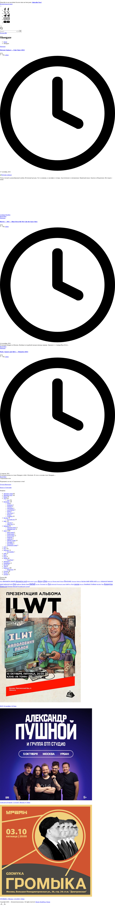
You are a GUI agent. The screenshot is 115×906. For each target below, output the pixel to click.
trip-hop (6, 564)
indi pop (9, 522)
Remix (9, 514)
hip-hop (6, 518)
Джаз (5, 566)
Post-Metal (10, 543)
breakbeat (10, 505)
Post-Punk (10, 560)
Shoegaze (2, 46)
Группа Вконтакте (5, 484)
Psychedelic (10, 552)
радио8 (6, 574)
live (8, 500)
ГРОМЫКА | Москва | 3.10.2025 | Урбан (12, 899)
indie (5, 521)
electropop (10, 508)
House (9, 511)
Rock (5, 556)
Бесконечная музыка (6, 4)
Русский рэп (11, 519)
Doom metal (10, 535)
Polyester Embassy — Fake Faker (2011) (12, 50)
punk (5, 553)
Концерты (10, 569)
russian (6, 558)
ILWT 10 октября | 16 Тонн (8, 706)
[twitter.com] (7, 13)
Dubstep (9, 506)
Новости (6, 568)
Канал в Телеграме (6, 487)
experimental (10, 510)
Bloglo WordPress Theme (42, 902)
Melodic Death (11, 540)
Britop (5, 497)
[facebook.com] (7, 10)
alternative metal (8, 493)
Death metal (10, 534)
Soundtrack (7, 563)
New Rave (10, 513)
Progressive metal (12, 545)
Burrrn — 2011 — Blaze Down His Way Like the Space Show (19, 221)
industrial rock (11, 529)
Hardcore (9, 537)
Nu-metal (9, 542)
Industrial (6, 526)
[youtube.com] (7, 23)
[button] (17, 31)
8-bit (8, 503)
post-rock (6, 550)
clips (5, 498)
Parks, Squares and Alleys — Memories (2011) (14, 352)
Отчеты (6, 571)
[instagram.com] (7, 19)
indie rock (10, 524)
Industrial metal (11, 527)
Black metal (10, 532)
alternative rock (8, 495)
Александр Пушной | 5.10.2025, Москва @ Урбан (15, 802)
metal (5, 531)
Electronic (6, 501)
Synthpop (10, 516)
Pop (5, 548)
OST (5, 547)
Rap (5, 555)
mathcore (9, 539)
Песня (5, 573)
